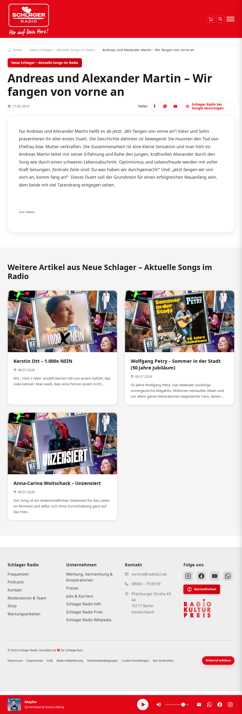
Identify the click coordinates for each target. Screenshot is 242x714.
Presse (72, 588)
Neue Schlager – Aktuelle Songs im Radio (62, 50)
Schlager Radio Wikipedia (88, 619)
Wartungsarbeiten (24, 613)
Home (17, 50)
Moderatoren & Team (27, 598)
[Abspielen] (142, 704)
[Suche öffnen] (220, 19)
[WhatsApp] (228, 576)
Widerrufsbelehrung (69, 661)
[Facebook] (201, 576)
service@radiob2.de (149, 574)
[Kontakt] (199, 704)
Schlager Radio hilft (83, 604)
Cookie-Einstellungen (135, 661)
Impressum (15, 661)
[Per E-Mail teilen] (175, 106)
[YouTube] (214, 576)
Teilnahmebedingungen (102, 661)
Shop (12, 605)
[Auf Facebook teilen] (154, 106)
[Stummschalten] (159, 704)
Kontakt (15, 590)
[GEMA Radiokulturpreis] (197, 608)
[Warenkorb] (211, 19)
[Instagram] (188, 576)
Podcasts (16, 582)
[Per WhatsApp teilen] (165, 106)
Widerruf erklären (218, 660)
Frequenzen (18, 574)
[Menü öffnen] (230, 19)
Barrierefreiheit (205, 589)
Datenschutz (34, 661)
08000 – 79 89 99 (145, 583)
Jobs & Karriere (79, 596)
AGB (50, 661)
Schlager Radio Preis (84, 612)
